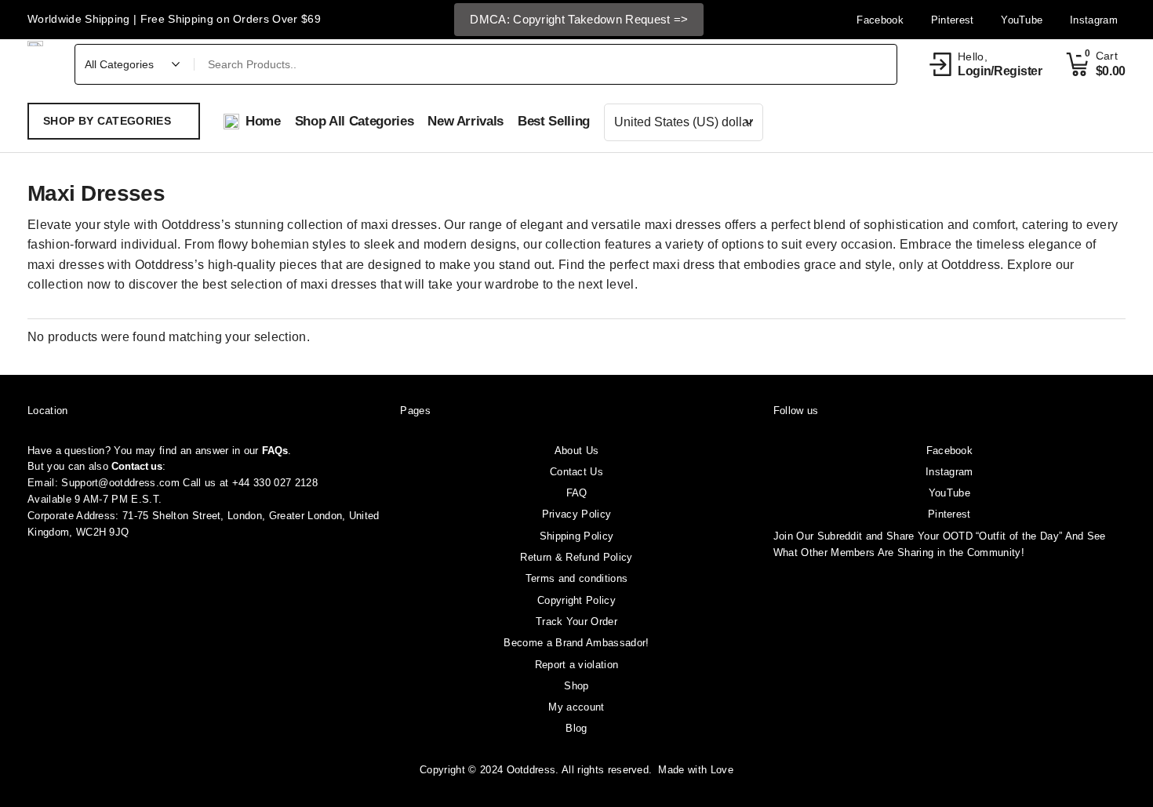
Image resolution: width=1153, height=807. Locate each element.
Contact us (136, 466)
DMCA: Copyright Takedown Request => (579, 19)
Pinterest (949, 514)
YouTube (949, 493)
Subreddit (840, 536)
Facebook (949, 450)
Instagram (949, 472)
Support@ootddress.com (120, 483)
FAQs (274, 450)
